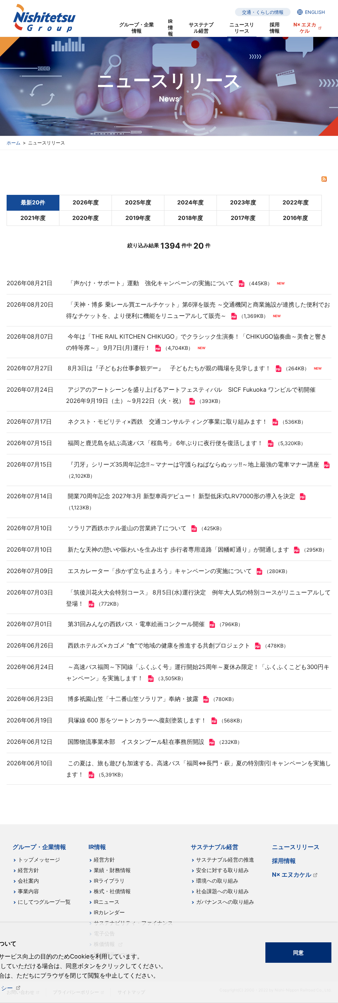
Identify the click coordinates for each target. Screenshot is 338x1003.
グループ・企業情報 (136, 27)
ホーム (13, 142)
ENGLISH (315, 12)
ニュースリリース (241, 27)
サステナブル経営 (201, 27)
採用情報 (275, 27)
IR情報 (170, 28)
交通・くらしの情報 (263, 12)
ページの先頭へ (325, 842)
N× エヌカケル (304, 27)
